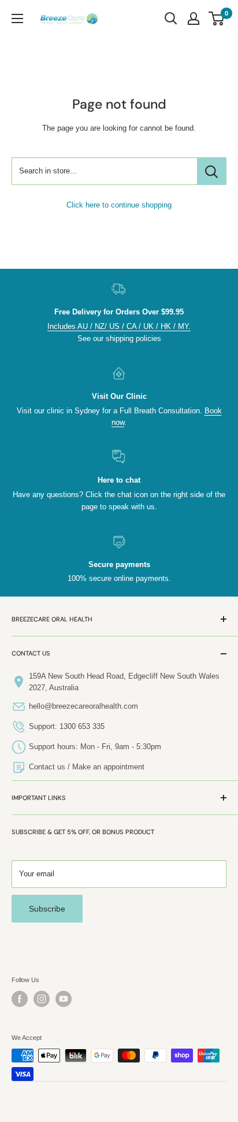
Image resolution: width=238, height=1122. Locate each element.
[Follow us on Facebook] (20, 999)
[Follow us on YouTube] (63, 999)
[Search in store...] (211, 171)
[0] (217, 18)
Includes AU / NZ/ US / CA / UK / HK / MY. (119, 326)
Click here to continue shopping (119, 205)
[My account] (193, 18)
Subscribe (47, 908)
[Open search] (171, 18)
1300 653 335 (82, 726)
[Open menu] (17, 18)
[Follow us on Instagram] (42, 999)
